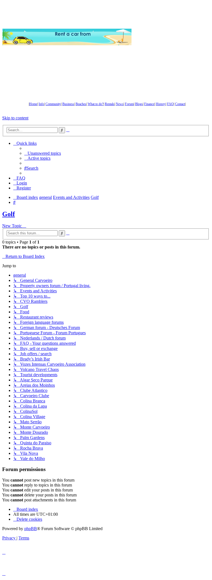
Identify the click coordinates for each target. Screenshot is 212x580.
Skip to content (15, 118)
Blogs (139, 104)
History (161, 104)
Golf (8, 214)
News (120, 104)
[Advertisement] (172, 36)
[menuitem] (42, 153)
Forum (129, 104)
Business (68, 104)
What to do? (95, 104)
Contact (180, 104)
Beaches (81, 104)
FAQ (170, 104)
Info (41, 104)
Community (53, 104)
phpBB (30, 528)
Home (33, 104)
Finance (149, 104)
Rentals (109, 104)
